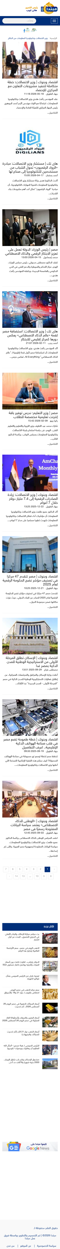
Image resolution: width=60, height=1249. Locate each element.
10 (37, 876)
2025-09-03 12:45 (34, 833)
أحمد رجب (53, 343)
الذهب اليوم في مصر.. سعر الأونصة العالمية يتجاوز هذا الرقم (23, 949)
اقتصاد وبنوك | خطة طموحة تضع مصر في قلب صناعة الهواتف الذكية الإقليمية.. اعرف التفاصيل (30, 744)
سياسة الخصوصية (47, 1246)
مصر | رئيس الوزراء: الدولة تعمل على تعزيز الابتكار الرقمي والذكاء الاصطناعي (31, 252)
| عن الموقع (28, 1246)
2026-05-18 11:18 (34, 94)
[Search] (3, 18)
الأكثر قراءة (49, 926)
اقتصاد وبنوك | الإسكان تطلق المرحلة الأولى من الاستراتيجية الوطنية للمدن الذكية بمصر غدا (32, 662)
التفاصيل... (52, 113)
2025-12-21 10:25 (34, 588)
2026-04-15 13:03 (31, 257)
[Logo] (30, 8)
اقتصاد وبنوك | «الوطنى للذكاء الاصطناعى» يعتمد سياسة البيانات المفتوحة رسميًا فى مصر (34, 825)
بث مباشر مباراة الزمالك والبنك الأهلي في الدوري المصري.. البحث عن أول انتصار (22, 937)
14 (16, 876)
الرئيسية (53, 38)
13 (23, 876)
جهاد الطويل (52, 94)
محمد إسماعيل (50, 257)
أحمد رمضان (52, 175)
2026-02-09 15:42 (38, 421)
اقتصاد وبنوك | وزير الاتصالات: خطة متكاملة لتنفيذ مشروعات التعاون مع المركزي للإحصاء (33, 86)
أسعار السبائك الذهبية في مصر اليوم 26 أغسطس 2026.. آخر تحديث (21, 1005)
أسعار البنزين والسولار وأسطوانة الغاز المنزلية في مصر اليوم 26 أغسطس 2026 (20, 1019)
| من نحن (13, 1246)
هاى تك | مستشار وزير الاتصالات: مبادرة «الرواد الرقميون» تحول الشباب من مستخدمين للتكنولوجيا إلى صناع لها (30, 168)
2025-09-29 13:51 (32, 669)
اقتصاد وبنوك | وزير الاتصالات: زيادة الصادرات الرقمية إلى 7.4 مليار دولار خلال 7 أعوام (33, 499)
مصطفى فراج (51, 669)
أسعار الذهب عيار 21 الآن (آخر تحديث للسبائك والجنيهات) (23, 1033)
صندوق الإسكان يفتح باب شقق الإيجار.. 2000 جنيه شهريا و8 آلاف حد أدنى (21, 1061)
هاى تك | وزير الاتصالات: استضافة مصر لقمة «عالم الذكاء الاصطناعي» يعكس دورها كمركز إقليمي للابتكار (30, 335)
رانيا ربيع (54, 421)
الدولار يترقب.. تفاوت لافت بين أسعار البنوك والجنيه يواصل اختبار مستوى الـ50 (21, 963)
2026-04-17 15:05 (34, 175)
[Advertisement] (30, 1107)
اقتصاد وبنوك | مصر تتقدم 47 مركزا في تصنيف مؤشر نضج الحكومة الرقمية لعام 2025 (30, 581)
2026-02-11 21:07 (36, 343)
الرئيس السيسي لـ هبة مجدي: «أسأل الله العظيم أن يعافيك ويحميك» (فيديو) (21, 1047)
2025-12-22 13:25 (34, 506)
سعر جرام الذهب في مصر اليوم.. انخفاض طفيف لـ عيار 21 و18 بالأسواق (21, 991)
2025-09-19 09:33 (34, 751)
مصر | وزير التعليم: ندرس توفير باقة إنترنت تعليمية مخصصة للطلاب (33, 415)
